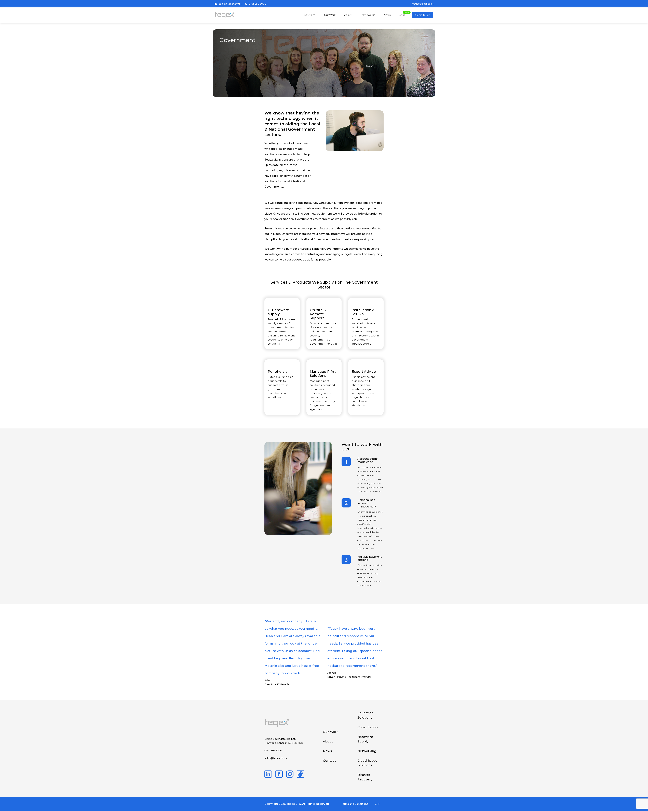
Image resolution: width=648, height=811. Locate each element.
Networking (366, 751)
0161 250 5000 (257, 3)
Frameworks (367, 15)
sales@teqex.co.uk (230, 3)
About (348, 15)
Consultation (367, 727)
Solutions (309, 15)
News (387, 15)
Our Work (329, 15)
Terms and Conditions (354, 803)
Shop (402, 15)
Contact (329, 761)
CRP (377, 803)
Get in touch (422, 15)
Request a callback (421, 3)
